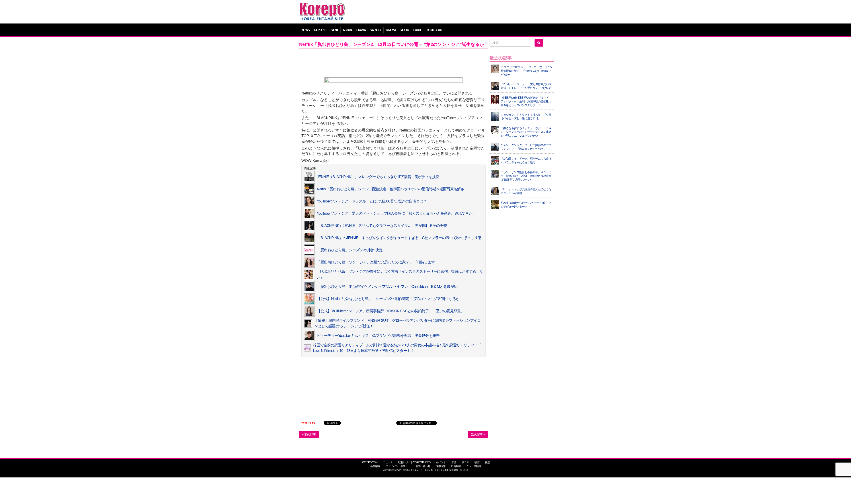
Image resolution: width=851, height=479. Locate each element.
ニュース (388, 462)
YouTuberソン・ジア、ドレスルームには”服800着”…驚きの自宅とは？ (372, 201)
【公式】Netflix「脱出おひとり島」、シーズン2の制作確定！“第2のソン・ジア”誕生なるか (388, 299)
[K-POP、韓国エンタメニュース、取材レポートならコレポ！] (322, 6)
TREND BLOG (433, 30)
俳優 (453, 462)
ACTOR (347, 30)
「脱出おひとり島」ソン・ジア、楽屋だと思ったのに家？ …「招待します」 (377, 262)
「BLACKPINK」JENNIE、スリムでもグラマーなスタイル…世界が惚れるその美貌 (382, 226)
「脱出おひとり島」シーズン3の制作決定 (350, 250)
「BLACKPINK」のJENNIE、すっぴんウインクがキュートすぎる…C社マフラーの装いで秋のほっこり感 (399, 238)
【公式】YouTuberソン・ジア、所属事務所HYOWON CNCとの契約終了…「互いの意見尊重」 (390, 311)
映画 (476, 462)
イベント (441, 462)
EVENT (334, 30)
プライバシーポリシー (398, 466)
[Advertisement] (457, 12)
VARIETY (375, 30)
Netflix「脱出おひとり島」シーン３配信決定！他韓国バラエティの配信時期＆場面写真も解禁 (390, 189)
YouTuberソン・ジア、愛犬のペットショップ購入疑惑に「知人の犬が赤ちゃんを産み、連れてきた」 (396, 213)
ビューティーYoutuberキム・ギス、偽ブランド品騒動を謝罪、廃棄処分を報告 (378, 336)
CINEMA (391, 30)
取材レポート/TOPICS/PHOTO (414, 462)
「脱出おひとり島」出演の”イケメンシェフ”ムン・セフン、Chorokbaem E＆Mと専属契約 (387, 287)
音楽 (487, 462)
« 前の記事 (309, 434)
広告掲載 (456, 466)
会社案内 (375, 466)
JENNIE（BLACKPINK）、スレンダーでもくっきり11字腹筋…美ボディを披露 (378, 177)
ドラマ (465, 462)
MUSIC (404, 30)
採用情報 (440, 466)
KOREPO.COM (369, 462)
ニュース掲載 (473, 466)
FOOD (417, 30)
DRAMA (361, 30)
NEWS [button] (306, 30)
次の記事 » (478, 434)
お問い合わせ (423, 466)
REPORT (319, 30)
